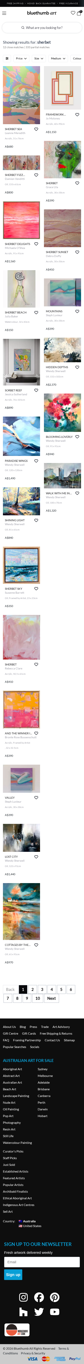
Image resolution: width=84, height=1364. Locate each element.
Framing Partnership (27, 1040)
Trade (45, 1027)
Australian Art (12, 1082)
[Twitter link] (42, 1317)
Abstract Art (11, 1076)
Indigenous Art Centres (18, 1205)
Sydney (42, 1069)
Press (33, 1027)
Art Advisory (61, 1027)
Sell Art (8, 1211)
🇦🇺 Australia (27, 1221)
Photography (12, 1122)
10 (37, 998)
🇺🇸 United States (30, 1226)
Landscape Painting (16, 1096)
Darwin (43, 1109)
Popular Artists (13, 1185)
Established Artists (15, 1171)
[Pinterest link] (57, 1302)
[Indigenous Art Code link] (42, 1329)
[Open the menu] (4, 13)
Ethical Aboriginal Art (17, 1198)
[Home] (42, 13)
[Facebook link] (42, 1302)
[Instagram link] (26, 1302)
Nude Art (9, 1102)
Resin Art (9, 1129)
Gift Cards (29, 1033)
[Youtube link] (57, 1317)
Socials (34, 1047)
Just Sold (9, 1164)
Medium (56, 58)
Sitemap (69, 1040)
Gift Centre (10, 1033)
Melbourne (45, 1076)
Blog (23, 1027)
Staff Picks (10, 1158)
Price (19, 58)
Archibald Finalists (15, 1191)
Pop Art (8, 1116)
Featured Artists (14, 1178)
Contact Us (52, 1040)
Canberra (44, 1096)
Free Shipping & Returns (56, 1033)
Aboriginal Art (12, 1069)
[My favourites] (73, 13)
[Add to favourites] (36, 129)
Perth (41, 1102)
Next (51, 998)
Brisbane (44, 1089)
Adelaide (44, 1082)
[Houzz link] (26, 1317)
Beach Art (9, 1089)
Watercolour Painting (17, 1142)
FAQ (6, 1040)
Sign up (13, 1275)
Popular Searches (14, 1047)
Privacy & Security (33, 1353)
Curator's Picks (13, 1151)
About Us (9, 1027)
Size (36, 58)
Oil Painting (11, 1109)
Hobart (42, 1116)
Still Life (8, 1136)
